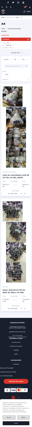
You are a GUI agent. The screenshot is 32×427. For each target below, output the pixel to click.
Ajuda (16, 354)
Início (3, 17)
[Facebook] (8, 2)
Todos (3, 28)
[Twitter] (13, 2)
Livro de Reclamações (6, 376)
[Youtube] (23, 2)
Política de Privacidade (6, 368)
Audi (17, 17)
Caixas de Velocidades (14, 28)
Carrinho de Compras (16, 346)
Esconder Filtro (15, 52)
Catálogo (6, 39)
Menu (29, 11)
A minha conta (16, 342)
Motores (3, 31)
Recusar (9, 417)
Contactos (16, 364)
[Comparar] (2, 7)
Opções (23, 417)
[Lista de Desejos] (6, 7)
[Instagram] (18, 2)
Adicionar (13, 193)
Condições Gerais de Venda (8, 372)
